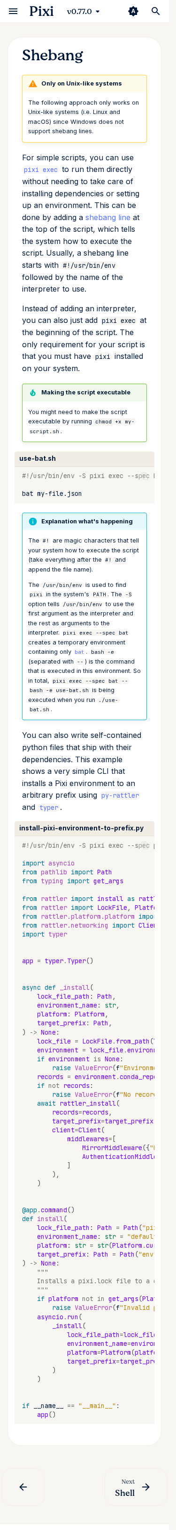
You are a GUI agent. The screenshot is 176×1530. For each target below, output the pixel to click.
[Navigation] (13, 11)
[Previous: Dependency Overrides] (23, 1487)
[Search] (155, 11)
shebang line (107, 217)
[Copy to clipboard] (145, 476)
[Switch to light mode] (133, 11)
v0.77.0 (79, 11)
